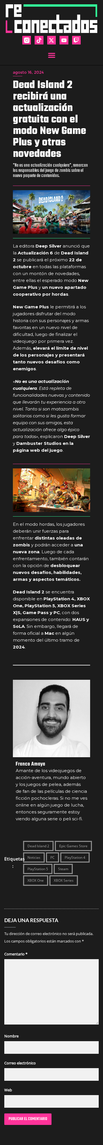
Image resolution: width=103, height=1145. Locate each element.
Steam (63, 868)
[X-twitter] (51, 40)
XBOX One (35, 880)
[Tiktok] (39, 40)
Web (8, 1090)
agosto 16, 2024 (28, 72)
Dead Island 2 (38, 846)
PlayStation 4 (75, 857)
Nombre (11, 1036)
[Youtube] (64, 40)
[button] (52, 55)
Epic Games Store (73, 846)
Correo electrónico (20, 1063)
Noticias (33, 857)
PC (52, 857)
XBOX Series (64, 880)
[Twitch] (76, 40)
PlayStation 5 (37, 868)
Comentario (15, 954)
